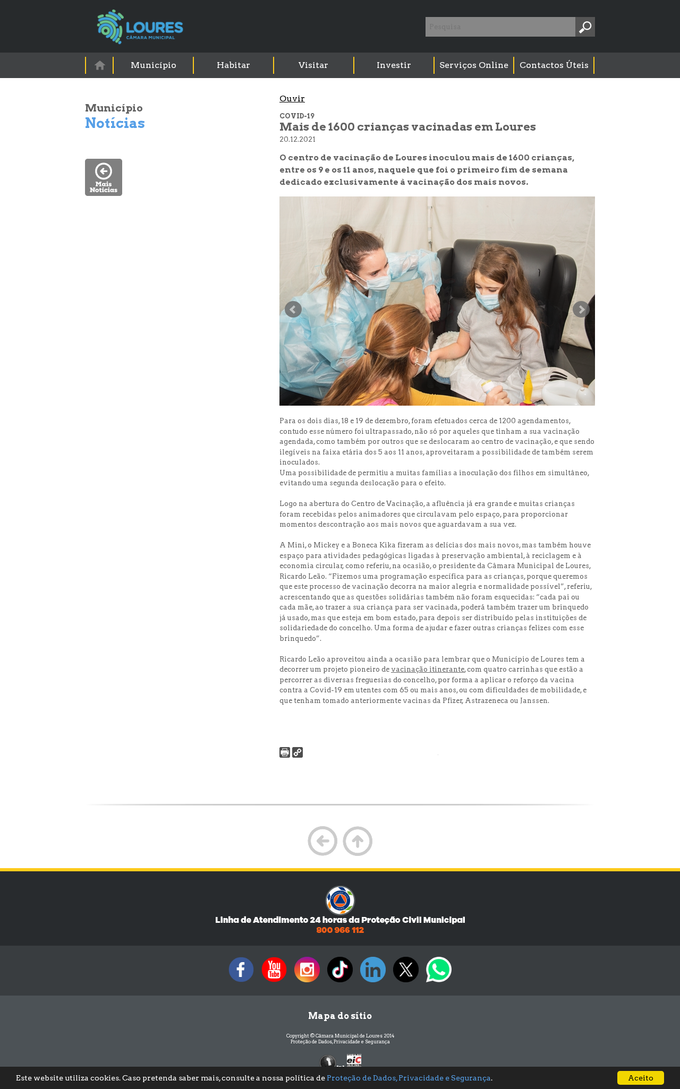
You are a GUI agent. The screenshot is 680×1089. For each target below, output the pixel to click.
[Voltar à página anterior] (322, 855)
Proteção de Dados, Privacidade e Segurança (340, 1041)
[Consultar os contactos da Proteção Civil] (340, 932)
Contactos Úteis (554, 65)
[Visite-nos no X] (405, 982)
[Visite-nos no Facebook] (241, 982)
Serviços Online (473, 65)
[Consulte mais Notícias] (103, 193)
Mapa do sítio (340, 1016)
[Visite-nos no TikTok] (340, 982)
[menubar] (340, 65)
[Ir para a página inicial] (99, 65)
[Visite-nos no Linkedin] (373, 982)
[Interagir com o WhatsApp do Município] (438, 982)
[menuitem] (100, 65)
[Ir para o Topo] (357, 855)
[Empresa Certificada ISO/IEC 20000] (354, 1062)
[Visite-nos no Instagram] (307, 982)
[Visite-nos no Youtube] (274, 982)
